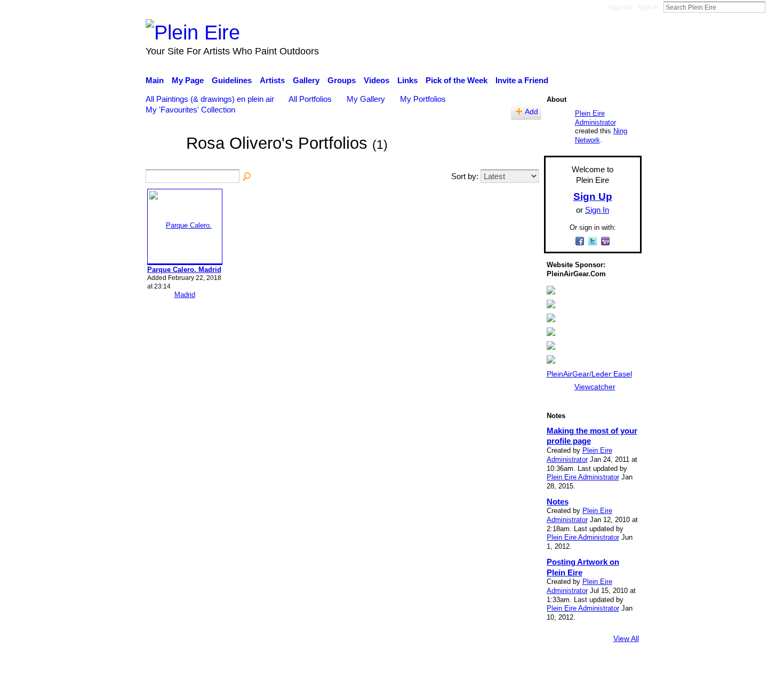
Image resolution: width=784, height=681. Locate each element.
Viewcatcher (594, 386)
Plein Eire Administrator (595, 117)
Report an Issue (544, 667)
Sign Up (620, 7)
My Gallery (366, 98)
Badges (492, 667)
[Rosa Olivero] (163, 159)
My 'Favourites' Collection (190, 109)
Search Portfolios (247, 177)
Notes (558, 501)
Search (774, 7)
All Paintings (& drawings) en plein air (210, 98)
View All (626, 638)
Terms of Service (612, 667)
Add (531, 112)
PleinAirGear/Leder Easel (589, 374)
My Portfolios (423, 98)
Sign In (648, 7)
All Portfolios (310, 98)
